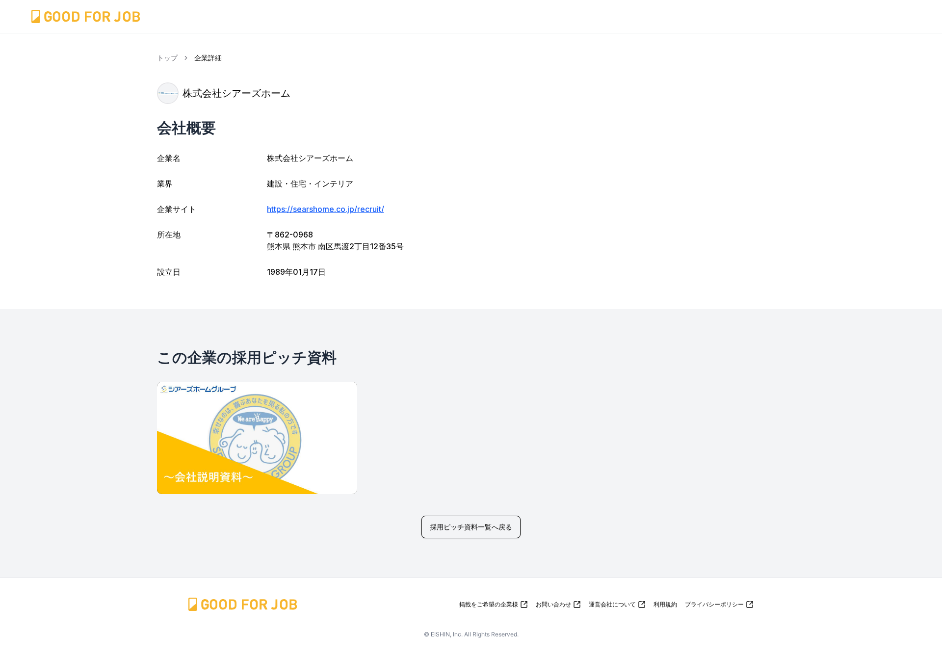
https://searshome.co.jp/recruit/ (325, 209)
